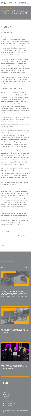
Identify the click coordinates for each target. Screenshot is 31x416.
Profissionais (6, 394)
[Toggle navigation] (28, 3)
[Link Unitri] (15, 414)
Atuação (5, 392)
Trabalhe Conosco (8, 401)
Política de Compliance (9, 403)
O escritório (6, 390)
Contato (5, 399)
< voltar (2, 245)
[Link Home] (13, 3)
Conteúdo (6, 396)
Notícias (3, 8)
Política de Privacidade (9, 405)
